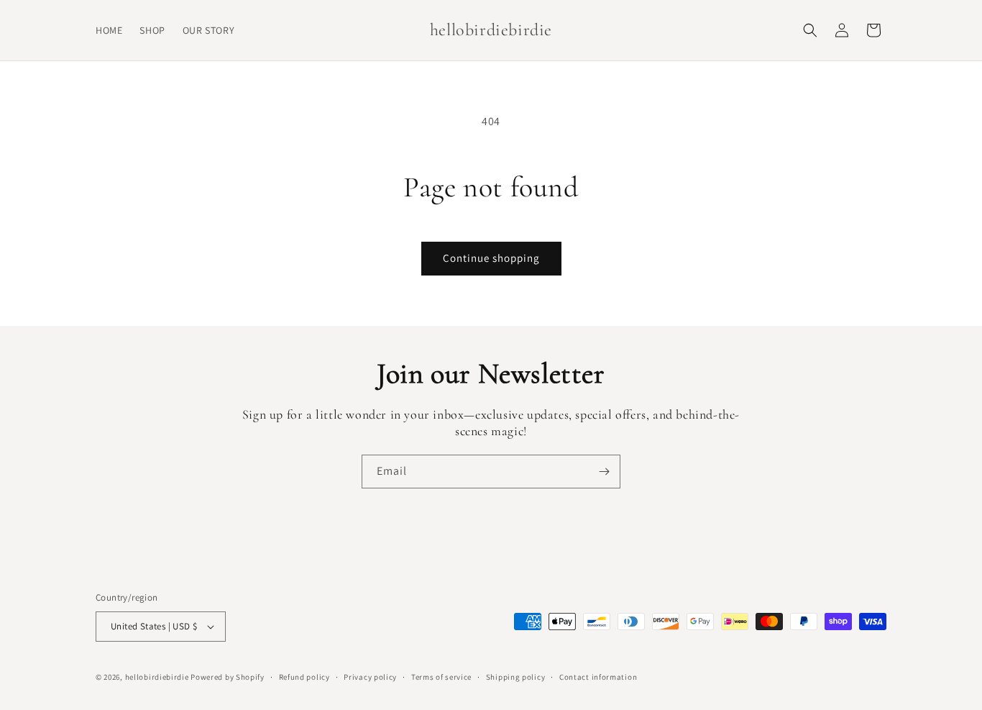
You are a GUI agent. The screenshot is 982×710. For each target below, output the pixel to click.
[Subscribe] (604, 471)
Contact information (598, 677)
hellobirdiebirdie (157, 677)
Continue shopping (491, 258)
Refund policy (304, 677)
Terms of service (441, 677)
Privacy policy (370, 677)
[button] (810, 30)
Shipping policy (516, 677)
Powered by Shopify (228, 677)
